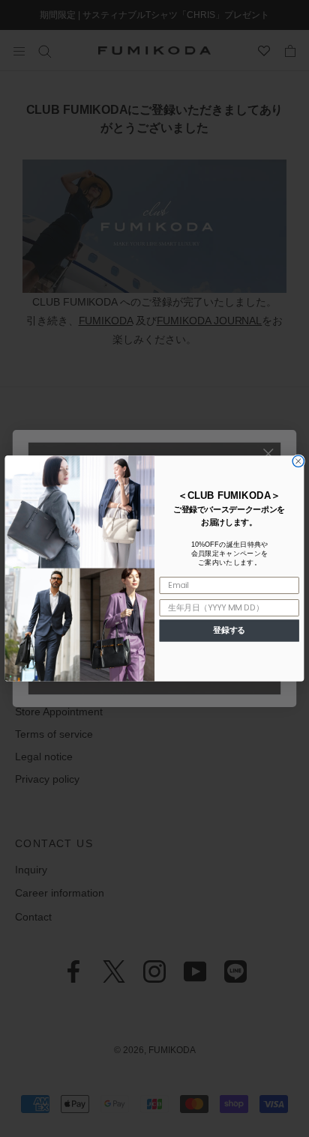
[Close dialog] (298, 461)
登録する (229, 630)
